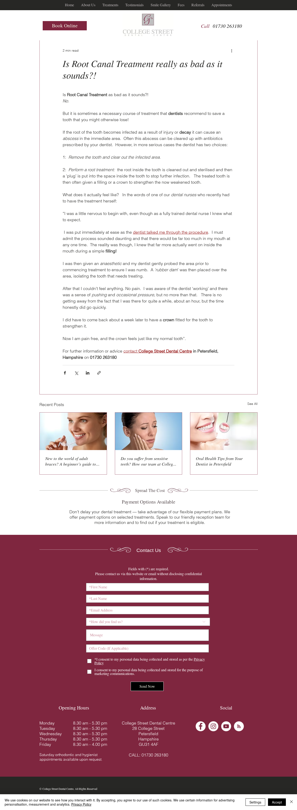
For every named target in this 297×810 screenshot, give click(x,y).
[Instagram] (213, 726)
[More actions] (231, 50)
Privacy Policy (81, 804)
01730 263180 (227, 26)
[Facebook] (201, 726)
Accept (277, 802)
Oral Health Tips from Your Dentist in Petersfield (219, 461)
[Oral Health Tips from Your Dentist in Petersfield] (223, 431)
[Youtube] (226, 726)
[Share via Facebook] (65, 373)
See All (252, 404)
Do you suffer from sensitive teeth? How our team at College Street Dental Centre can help (147, 461)
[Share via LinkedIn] (87, 373)
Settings (255, 802)
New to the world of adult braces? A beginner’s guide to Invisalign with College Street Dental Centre (70, 461)
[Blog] (239, 726)
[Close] (291, 802)
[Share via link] (99, 373)
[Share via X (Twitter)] (76, 373)
